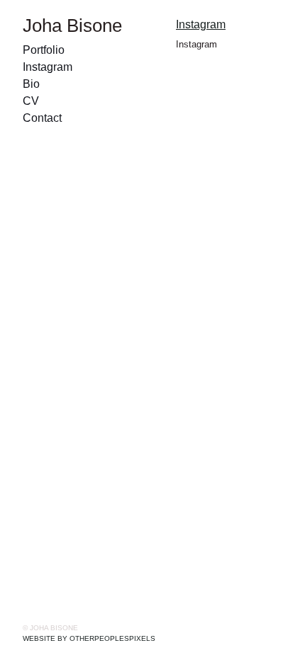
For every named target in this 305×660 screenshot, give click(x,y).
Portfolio (44, 50)
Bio (31, 84)
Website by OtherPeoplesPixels (89, 638)
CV (31, 101)
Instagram (47, 67)
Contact (42, 118)
